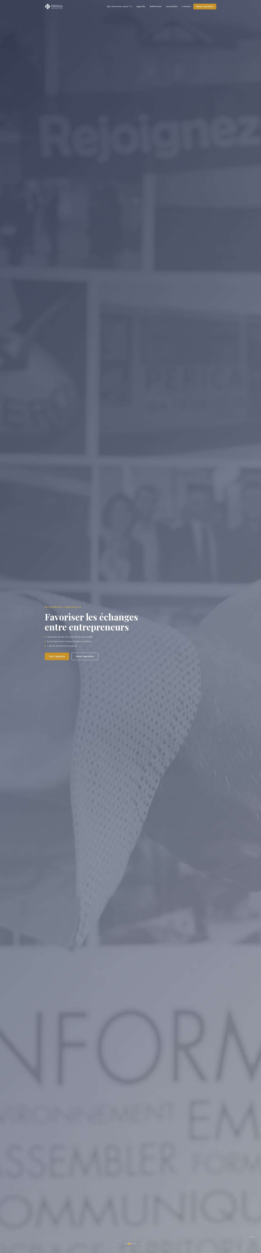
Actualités (171, 6)
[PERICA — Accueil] (54, 6)
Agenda (140, 6)
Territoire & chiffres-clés (64, 663)
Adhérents (156, 6)
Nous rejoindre (204, 6)
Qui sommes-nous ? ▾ (119, 6)
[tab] (125, 1243)
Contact (186, 6)
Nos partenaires (99, 663)
